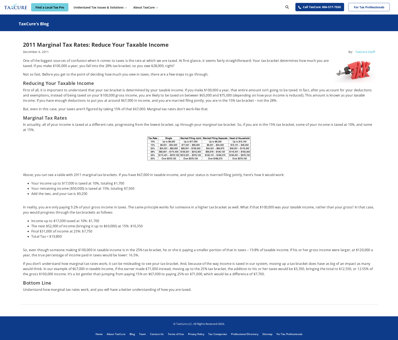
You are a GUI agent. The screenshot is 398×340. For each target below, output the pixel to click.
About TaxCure (116, 334)
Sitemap (267, 334)
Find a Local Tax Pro (49, 7)
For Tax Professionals (369, 7)
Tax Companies (217, 334)
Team (142, 334)
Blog (132, 334)
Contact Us (157, 334)
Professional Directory (244, 334)
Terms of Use (176, 334)
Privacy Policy (196, 334)
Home (99, 334)
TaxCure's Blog (34, 24)
